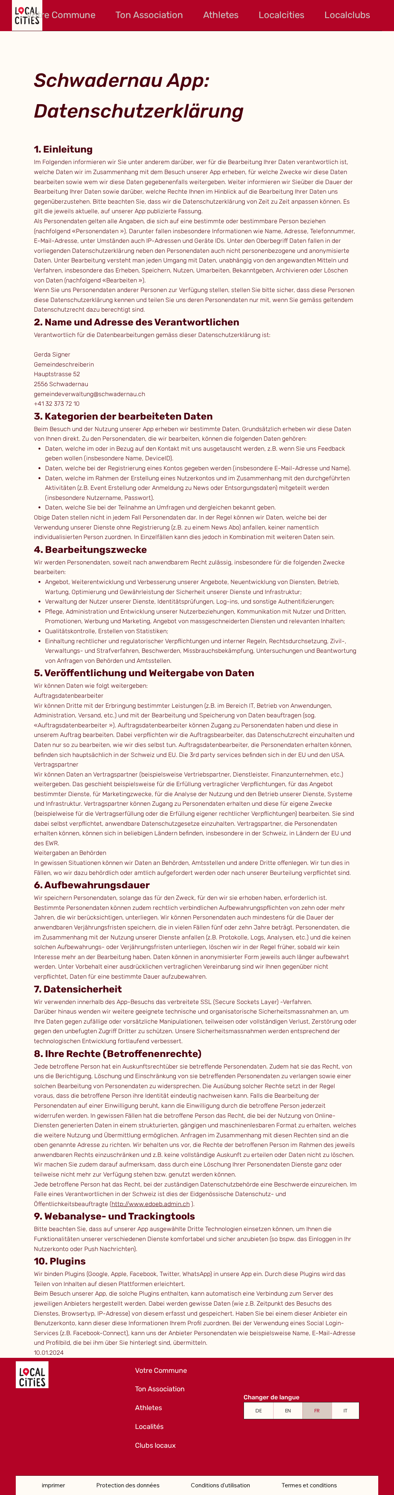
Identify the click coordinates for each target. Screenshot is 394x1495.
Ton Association (160, 1389)
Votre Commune (161, 1370)
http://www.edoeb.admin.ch (151, 1204)
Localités (149, 1426)
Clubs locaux (155, 1445)
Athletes (148, 1408)
